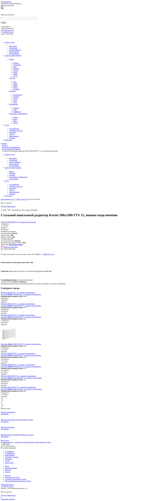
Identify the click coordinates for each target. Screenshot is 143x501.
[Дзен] (3, 206)
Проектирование (11, 468)
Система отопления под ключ (15, 479)
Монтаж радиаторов (10, 247)
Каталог (8, 475)
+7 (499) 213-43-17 (7, 32)
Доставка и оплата (11, 457)
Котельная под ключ (12, 477)
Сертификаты (10, 453)
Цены (7, 466)
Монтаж (8, 470)
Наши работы (10, 455)
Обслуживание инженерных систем (18, 481)
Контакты (8, 459)
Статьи (7, 461)
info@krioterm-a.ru (7, 30)
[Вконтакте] (10, 206)
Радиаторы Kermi (16, 244)
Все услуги (5, 440)
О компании (9, 451)
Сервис (7, 472)
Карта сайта (9, 463)
